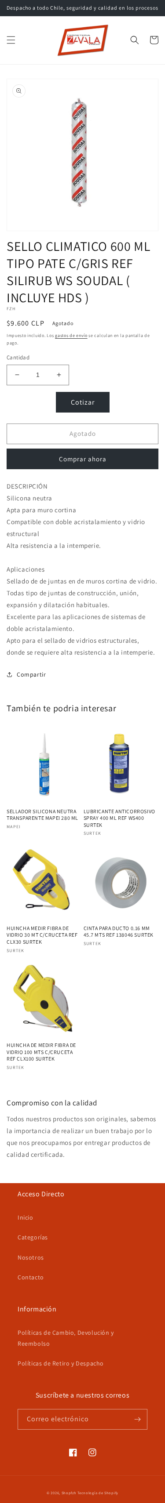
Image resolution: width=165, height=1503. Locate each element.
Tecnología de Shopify (97, 1492)
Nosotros (31, 1257)
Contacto (31, 1277)
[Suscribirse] (137, 1419)
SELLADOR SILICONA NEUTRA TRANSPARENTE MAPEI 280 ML (42, 815)
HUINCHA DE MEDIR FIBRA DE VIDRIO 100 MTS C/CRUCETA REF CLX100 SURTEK (41, 1052)
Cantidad (18, 357)
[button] (11, 40)
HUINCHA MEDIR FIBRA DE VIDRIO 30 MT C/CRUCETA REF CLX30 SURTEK (42, 935)
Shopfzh (69, 1492)
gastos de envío (71, 335)
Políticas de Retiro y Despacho (61, 1363)
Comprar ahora (82, 459)
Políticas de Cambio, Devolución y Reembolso (66, 1338)
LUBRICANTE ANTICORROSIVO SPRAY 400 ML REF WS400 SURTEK (119, 818)
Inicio (25, 1217)
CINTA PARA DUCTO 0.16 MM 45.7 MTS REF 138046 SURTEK (119, 931)
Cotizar (83, 402)
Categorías (33, 1237)
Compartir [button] (31, 674)
